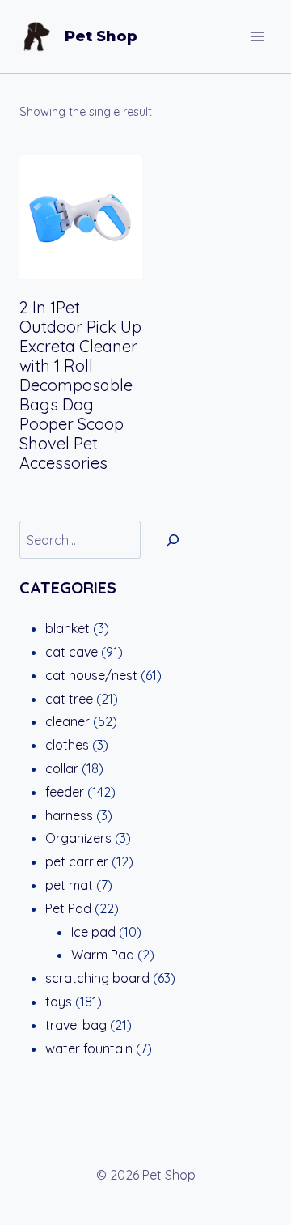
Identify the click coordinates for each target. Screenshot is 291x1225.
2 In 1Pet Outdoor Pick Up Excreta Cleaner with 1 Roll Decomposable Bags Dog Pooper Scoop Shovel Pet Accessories (80, 385)
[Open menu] (257, 36)
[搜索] (173, 540)
